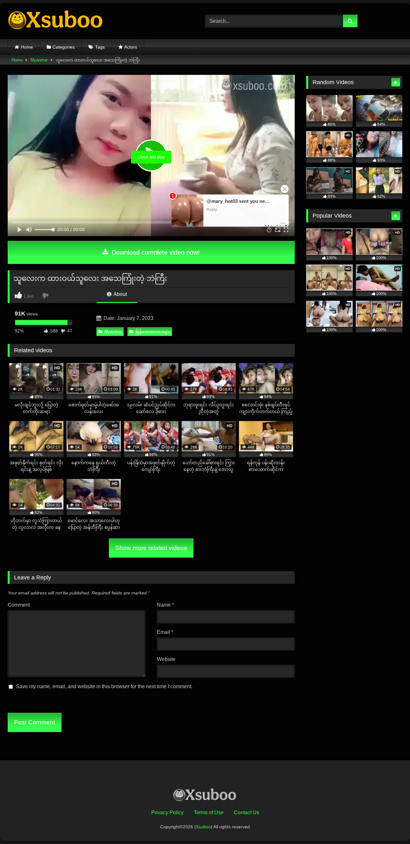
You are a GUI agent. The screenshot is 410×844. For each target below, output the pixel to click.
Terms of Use (209, 812)
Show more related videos (151, 548)
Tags (100, 47)
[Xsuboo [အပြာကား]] (56, 21)
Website (166, 659)
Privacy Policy (167, 812)
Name (165, 605)
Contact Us (246, 812)
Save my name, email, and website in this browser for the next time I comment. (104, 686)
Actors (130, 47)
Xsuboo (203, 826)
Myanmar (39, 60)
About (119, 294)
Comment (19, 605)
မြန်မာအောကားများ (152, 331)
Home (27, 47)
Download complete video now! (155, 252)
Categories (64, 47)
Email (165, 632)
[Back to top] (390, 825)
